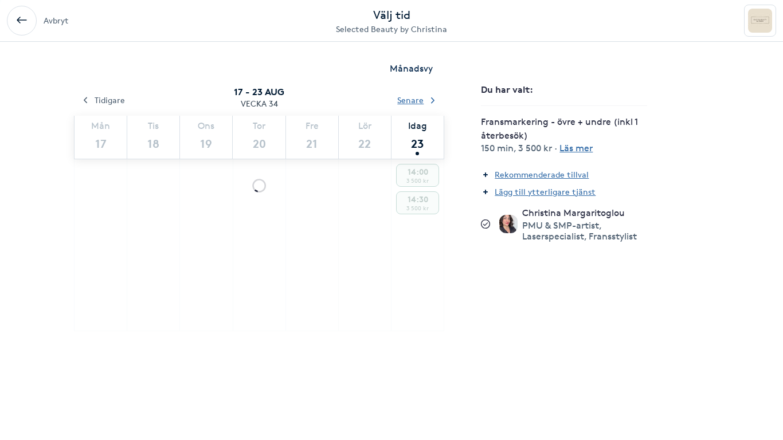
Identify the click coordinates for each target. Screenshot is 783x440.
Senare (410, 100)
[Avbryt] (22, 21)
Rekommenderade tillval (542, 174)
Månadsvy (411, 68)
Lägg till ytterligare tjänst (545, 192)
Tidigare (110, 100)
